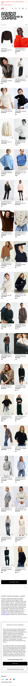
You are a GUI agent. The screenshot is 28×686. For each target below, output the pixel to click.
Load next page (14, 582)
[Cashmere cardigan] (7, 67)
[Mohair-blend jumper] (21, 190)
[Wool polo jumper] (21, 435)
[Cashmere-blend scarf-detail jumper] (7, 435)
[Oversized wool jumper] (21, 37)
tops (4, 611)
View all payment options (6, 681)
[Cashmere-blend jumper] (21, 129)
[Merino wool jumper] (21, 159)
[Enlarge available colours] (16, 53)
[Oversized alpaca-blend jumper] (7, 220)
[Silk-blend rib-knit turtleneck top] (7, 98)
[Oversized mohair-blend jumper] (7, 159)
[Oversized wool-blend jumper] (21, 67)
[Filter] (26, 25)
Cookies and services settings (15, 669)
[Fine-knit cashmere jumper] (7, 312)
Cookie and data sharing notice (15, 659)
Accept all (15, 663)
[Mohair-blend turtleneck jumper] (7, 496)
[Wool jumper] (21, 404)
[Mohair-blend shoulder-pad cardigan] (7, 525)
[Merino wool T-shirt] (7, 404)
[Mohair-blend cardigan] (7, 37)
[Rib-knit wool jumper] (21, 496)
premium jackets (5, 614)
